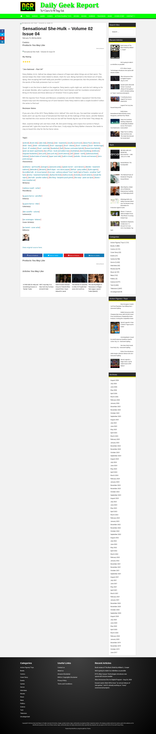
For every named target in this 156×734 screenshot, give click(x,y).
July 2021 (113, 580)
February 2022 (115, 557)
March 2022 (114, 554)
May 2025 (113, 429)
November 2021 (115, 567)
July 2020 (113, 619)
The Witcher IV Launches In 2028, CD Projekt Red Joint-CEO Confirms (79, 287)
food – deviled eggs (96, 145)
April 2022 (113, 551)
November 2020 (115, 606)
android (26, 143)
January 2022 (114, 560)
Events (112, 255)
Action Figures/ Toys (63, 16)
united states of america (38, 156)
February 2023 (115, 518)
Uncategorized (115, 292)
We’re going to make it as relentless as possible (110, 670)
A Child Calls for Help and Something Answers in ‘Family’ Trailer (30, 287)
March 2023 (114, 515)
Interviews (113, 265)
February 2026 (115, 400)
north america (64, 153)
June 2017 (113, 652)
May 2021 (113, 587)
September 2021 (115, 574)
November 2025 (115, 410)
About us (61, 670)
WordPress (74, 728)
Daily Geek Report (69, 5)
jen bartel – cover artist (31, 227)
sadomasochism (92, 153)
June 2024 (113, 465)
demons (96, 143)
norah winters (87, 175)
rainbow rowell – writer (31, 188)
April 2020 (113, 629)
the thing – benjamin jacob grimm (61, 177)
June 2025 (113, 426)
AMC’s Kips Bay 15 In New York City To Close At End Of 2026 (46, 287)
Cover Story (119, 16)
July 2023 (113, 501)
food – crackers (81, 145)
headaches (55, 148)
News (112, 275)
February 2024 (115, 478)
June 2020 (113, 623)
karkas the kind (55, 175)
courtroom (78, 143)
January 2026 (114, 403)
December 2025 (115, 406)
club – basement (60, 143)
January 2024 (114, 482)
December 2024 (115, 446)
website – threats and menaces (85, 156)
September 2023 (115, 495)
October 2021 (114, 570)
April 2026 (113, 393)
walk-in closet (67, 156)
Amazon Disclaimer (64, 674)
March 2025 (114, 436)
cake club (42, 143)
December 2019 (115, 642)
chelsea (50, 143)
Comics (50, 16)
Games (42, 16)
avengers (44, 167)
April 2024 (113, 472)
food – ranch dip (43, 148)
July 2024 (113, 462)
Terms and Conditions (65, 684)
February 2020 (115, 636)
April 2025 (113, 433)
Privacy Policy (62, 680)
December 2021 (115, 564)
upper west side (55, 156)
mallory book (67, 175)
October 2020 (114, 610)
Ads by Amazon (100, 48)
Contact (130, 16)
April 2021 (113, 590)
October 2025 (114, 413)
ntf (72, 153)
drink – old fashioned (40, 145)
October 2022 (114, 531)
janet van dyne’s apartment (32, 151)
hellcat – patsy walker (79, 169)
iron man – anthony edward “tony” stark (62, 172)
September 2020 (115, 613)
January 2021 (114, 600)
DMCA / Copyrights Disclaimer (67, 677)
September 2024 (115, 456)
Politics (112, 278)
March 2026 (114, 396)
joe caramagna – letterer (32, 219)
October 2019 (114, 649)
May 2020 (113, 626)
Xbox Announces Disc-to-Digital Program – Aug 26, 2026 (113, 679)
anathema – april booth (31, 167)
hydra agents (93, 169)
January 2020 (114, 639)
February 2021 (115, 597)
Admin (39, 38)
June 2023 (113, 505)
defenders (34, 169)
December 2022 (115, 524)
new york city (52, 153)
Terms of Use (110, 725)
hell (61, 148)
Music (110, 16)
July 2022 (113, 541)
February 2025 (115, 439)
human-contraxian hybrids (74, 148)
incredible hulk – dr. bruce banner (35, 172)
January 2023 (114, 521)
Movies (76, 16)
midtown (96, 151)
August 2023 (114, 498)
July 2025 (113, 423)
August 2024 (114, 459)
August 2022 (114, 537)
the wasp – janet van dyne (84, 177)
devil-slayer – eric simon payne (58, 169)
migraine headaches (30, 153)
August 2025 (114, 419)
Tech (28, 16)
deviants (43, 169)
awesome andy (55, 167)
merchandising (85, 151)
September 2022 (115, 534)
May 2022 (113, 547)
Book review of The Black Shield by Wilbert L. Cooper (112, 667)
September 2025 (115, 416)
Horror (92, 16)
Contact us (61, 667)
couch (70, 143)
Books (83, 16)
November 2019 (115, 646)
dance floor (88, 143)
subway (25, 156)
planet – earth (80, 153)
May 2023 (113, 508)
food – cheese (69, 145)
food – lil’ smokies (29, 148)
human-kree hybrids (92, 148)
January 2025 (114, 442)
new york (42, 153)
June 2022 (113, 544)
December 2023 (115, 485)
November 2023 (115, 488)
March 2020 (114, 633)
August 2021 (114, 577)
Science (35, 16)
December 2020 (115, 603)
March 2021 (114, 593)
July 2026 (113, 383)
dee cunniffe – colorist (31, 212)
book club (33, 143)
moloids (77, 175)
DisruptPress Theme (85, 728)
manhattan (75, 151)
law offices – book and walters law (56, 151)
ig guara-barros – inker (31, 204)
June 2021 (113, 583)
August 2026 (114, 380)
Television (101, 16)
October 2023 (114, 492)
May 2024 (113, 469)
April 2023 (113, 511)
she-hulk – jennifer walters (37, 177)
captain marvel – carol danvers (73, 167)
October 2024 (114, 452)
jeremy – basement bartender (37, 175)
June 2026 (113, 387)
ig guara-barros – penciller (32, 196)
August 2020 (114, 616)
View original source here (32, 247)
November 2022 (115, 528)
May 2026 (113, 390)
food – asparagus (56, 145)
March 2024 (114, 475)
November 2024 (115, 449)
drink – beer (27, 145)
